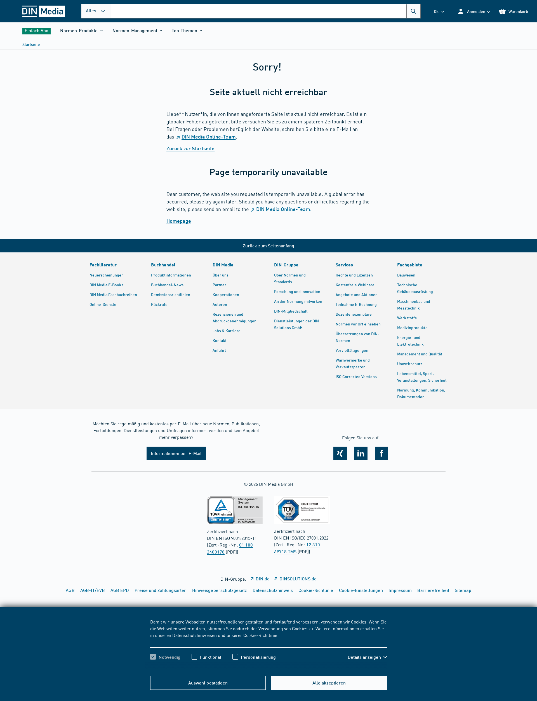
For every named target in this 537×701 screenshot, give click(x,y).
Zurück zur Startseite (190, 148)
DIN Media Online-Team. (284, 209)
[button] (473, 11)
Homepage (178, 221)
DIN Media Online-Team (208, 136)
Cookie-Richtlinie (260, 635)
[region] (268, 644)
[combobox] (265, 11)
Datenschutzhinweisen (194, 635)
